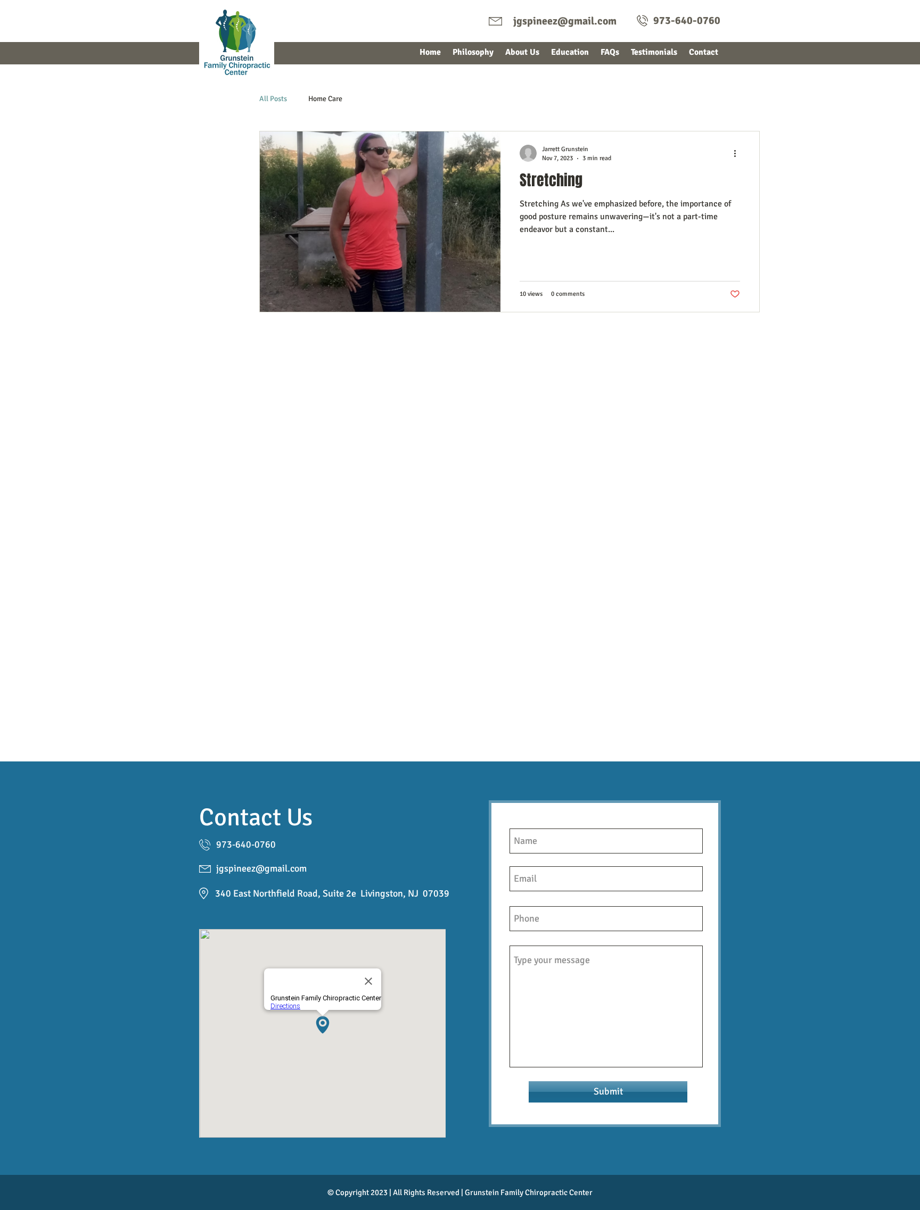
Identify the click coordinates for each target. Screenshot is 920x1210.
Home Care (325, 98)
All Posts (273, 98)
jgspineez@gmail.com (565, 21)
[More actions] (738, 153)
